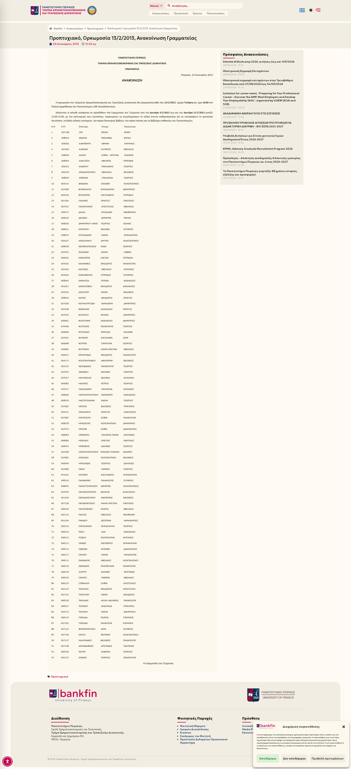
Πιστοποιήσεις (215, 13)
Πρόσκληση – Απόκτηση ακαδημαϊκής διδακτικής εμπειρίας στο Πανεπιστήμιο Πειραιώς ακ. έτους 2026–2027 (262, 159)
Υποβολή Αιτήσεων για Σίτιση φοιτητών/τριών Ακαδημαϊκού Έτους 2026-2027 (253, 137)
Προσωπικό (181, 13)
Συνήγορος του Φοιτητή (195, 736)
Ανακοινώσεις (160, 13)
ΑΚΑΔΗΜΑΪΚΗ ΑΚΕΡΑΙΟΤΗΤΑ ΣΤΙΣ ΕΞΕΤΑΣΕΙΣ (251, 113)
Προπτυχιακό (59, 676)
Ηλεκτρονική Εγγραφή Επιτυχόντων (246, 71)
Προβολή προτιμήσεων (328, 758)
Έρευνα (197, 13)
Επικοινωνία (250, 732)
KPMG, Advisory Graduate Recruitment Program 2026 (257, 148)
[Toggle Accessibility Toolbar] (7, 761)
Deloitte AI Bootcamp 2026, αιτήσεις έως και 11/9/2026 (258, 61)
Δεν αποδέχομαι (294, 758)
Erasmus (185, 732)
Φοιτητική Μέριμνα (192, 726)
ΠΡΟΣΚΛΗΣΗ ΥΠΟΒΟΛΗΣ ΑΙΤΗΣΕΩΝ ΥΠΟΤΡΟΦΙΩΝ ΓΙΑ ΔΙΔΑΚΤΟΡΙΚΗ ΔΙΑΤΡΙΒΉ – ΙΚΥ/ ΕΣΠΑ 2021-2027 (257, 124)
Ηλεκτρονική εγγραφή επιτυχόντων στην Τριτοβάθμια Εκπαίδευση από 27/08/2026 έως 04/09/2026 (258, 82)
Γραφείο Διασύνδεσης (194, 729)
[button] (344, 727)
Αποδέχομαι (267, 758)
